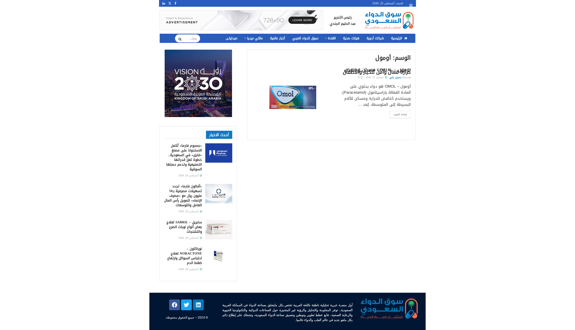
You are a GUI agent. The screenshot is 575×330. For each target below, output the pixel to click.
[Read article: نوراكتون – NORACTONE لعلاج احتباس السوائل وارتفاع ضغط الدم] (218, 256)
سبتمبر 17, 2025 (375, 77)
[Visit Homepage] (389, 20)
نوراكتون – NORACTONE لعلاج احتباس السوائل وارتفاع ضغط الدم (184, 256)
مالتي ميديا (255, 38)
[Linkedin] (198, 304)
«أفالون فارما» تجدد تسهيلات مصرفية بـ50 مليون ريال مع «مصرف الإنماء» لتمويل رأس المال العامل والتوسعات (183, 195)
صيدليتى (231, 38)
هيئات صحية (351, 38)
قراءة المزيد (398, 114)
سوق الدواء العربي (305, 38)
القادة (332, 38)
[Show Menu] (411, 5)
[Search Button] (178, 39)
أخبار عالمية (277, 38)
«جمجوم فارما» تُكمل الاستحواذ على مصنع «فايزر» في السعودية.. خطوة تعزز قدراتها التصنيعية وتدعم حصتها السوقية (184, 157)
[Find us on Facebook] (175, 3)
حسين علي (395, 77)
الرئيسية (396, 38)
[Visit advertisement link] (241, 20)
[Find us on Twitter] (169, 3)
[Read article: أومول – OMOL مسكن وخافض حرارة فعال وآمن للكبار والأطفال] (292, 97)
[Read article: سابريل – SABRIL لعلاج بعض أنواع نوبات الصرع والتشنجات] (218, 229)
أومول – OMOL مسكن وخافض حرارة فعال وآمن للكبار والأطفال (377, 71)
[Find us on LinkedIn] (163, 3)
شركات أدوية (375, 38)
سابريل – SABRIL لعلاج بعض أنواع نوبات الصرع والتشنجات (184, 227)
